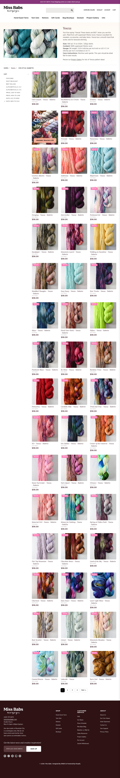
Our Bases (80, 720)
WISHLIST (99, 10)
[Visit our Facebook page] (5, 756)
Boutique (58, 732)
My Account (80, 740)
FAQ (78, 716)
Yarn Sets (58, 718)
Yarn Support (104, 728)
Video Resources (82, 733)
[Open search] (60, 10)
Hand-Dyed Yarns (61, 715)
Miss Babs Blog (81, 726)
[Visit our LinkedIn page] (16, 756)
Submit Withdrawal (83, 743)
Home (6, 68)
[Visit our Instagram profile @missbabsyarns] (9, 756)
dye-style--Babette (26, 68)
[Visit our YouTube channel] (12, 756)
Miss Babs (48, 763)
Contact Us (103, 725)
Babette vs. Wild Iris (83, 730)
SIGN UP (33, 749)
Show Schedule (81, 723)
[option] (16, 78)
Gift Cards (59, 728)
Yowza (13, 68)
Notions (58, 721)
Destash (58, 725)
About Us (103, 715)
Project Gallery (76, 60)
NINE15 (63, 763)
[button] (16, 74)
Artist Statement (105, 721)
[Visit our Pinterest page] (20, 756)
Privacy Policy (104, 732)
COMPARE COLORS (89, 10)
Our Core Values (105, 718)
